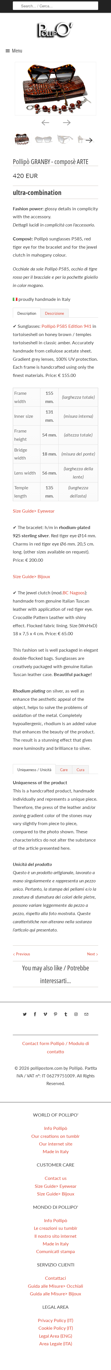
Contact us (56, 1178)
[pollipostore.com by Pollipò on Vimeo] (45, 1014)
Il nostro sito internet (55, 1236)
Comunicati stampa (55, 1251)
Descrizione (54, 313)
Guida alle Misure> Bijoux (55, 1293)
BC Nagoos (74, 592)
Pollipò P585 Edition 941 (66, 326)
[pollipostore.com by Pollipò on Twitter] (24, 1014)
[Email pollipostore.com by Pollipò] (86, 1014)
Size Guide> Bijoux (31, 576)
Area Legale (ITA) (55, 1343)
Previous (22, 954)
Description (26, 313)
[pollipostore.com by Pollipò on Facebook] (35, 1014)
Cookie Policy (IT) (55, 1328)
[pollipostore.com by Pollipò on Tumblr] (65, 1014)
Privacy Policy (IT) (55, 1320)
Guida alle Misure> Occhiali (55, 1286)
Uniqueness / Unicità (34, 769)
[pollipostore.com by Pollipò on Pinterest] (55, 1014)
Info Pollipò (55, 1128)
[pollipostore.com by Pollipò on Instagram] (76, 1014)
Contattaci (55, 1278)
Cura (80, 769)
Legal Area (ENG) (55, 1335)
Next (91, 954)
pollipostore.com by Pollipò (56, 1068)
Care (64, 769)
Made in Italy (56, 1151)
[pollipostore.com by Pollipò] (55, 29)
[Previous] (44, 122)
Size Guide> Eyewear (34, 510)
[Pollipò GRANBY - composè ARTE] (55, 88)
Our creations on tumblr (55, 1136)
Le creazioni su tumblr (55, 1228)
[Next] (66, 122)
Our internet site (55, 1143)
